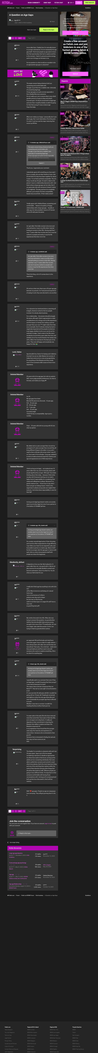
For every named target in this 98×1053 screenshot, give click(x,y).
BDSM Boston (53, 1040)
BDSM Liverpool (31, 1038)
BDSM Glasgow (31, 1040)
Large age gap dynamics (16, 853)
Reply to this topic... (25, 833)
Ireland (37, 1027)
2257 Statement (9, 1052)
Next (19, 38)
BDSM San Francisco (55, 1038)
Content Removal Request (11, 1049)
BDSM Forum (12, 888)
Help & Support (8, 1029)
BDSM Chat (75, 1040)
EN (71, 3)
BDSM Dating (76, 1043)
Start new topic (31, 29)
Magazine (12, 1032)
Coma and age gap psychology (17, 863)
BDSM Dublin (30, 1049)
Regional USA (53, 1027)
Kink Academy (27, 22)
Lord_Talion (16, 352)
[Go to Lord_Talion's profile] (17, 358)
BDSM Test (75, 1038)
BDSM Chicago (54, 1046)
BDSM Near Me (76, 1046)
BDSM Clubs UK (31, 1052)
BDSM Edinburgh (31, 1043)
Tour (6, 1032)
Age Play (75, 33)
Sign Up (75, 74)
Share (53, 21)
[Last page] (24, 38)
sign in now (48, 823)
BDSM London (31, 1029)
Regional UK (30, 1027)
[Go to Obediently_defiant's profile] (17, 569)
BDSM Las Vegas (54, 1035)
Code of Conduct (9, 1046)
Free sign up (89, 2)
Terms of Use (8, 1035)
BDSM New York (54, 1029)
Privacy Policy (8, 1040)
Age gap (11, 874)
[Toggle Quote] (29, 142)
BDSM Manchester (32, 1035)
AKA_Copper (47, 865)
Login (79, 2)
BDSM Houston (54, 1043)
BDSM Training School (78, 1049)
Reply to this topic (48, 29)
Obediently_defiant (17, 562)
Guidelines (88, 8)
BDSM (74, 1029)
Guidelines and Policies (11, 1043)
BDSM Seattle (53, 1049)
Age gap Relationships (15, 884)
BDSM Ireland (30, 1046)
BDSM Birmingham (32, 1032)
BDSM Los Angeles (55, 1032)
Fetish (74, 1032)
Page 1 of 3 (31, 38)
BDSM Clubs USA (54, 1052)
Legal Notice (8, 1038)
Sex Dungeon (76, 1035)
